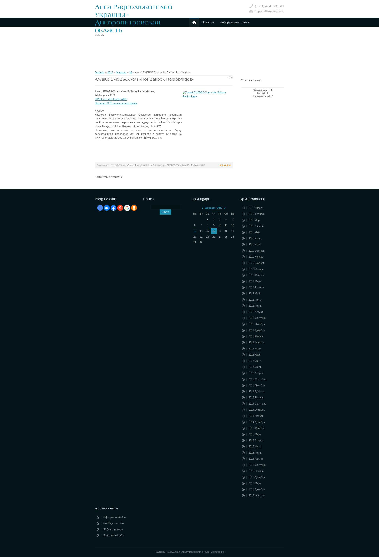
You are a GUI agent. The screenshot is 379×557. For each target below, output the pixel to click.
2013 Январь (256, 336)
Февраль (121, 72)
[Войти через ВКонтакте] (107, 208)
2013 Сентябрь (257, 379)
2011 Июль (255, 244)
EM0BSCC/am (174, 165)
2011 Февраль (257, 213)
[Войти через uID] (100, 208)
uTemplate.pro (217, 552)
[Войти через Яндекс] (120, 208)
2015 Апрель (256, 440)
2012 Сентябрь (257, 318)
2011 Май (254, 232)
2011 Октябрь (257, 250)
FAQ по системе (113, 529)
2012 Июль (255, 305)
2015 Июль (255, 452)
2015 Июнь (255, 446)
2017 (110, 72)
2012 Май (254, 293)
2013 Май (254, 354)
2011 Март (255, 220)
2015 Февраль (257, 428)
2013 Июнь (255, 360)
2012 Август (256, 311)
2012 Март (255, 281)
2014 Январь (256, 397)
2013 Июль (255, 366)
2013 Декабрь (257, 391)
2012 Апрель (256, 287)
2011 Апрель (256, 226)
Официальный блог (115, 517)
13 (194, 231)
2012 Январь (256, 269)
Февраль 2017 (213, 207)
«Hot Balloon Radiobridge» (153, 165)
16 (130, 72)
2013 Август (256, 373)
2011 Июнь (255, 238)
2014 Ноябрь (256, 415)
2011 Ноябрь (256, 256)
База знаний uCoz (114, 535)
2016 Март (255, 483)
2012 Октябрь (257, 324)
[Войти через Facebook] (113, 208)
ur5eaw (129, 165)
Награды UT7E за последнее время (116, 103)
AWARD (186, 165)
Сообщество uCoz (114, 523)
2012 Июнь (255, 299)
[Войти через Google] (127, 208)
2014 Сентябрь (257, 403)
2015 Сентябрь (257, 464)
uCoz (207, 552)
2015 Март (255, 434)
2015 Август (256, 458)
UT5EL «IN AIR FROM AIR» (111, 99)
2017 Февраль (257, 495)
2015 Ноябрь (256, 471)
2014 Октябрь (257, 409)
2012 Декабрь (257, 330)
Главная (99, 72)
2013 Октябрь (257, 385)
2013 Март (255, 348)
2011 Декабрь (257, 262)
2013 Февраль (257, 342)
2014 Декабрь (257, 422)
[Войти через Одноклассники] (134, 208)
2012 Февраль (257, 275)
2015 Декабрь (257, 477)
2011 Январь (256, 207)
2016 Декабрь (257, 489)
